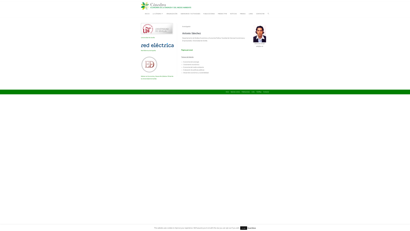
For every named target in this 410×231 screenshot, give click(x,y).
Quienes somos (235, 92)
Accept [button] (244, 228)
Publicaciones (246, 92)
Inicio (227, 92)
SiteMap (258, 92)
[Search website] (268, 14)
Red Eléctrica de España (148, 50)
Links (253, 92)
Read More (251, 228)
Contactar (266, 92)
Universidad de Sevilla (148, 37)
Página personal (187, 50)
